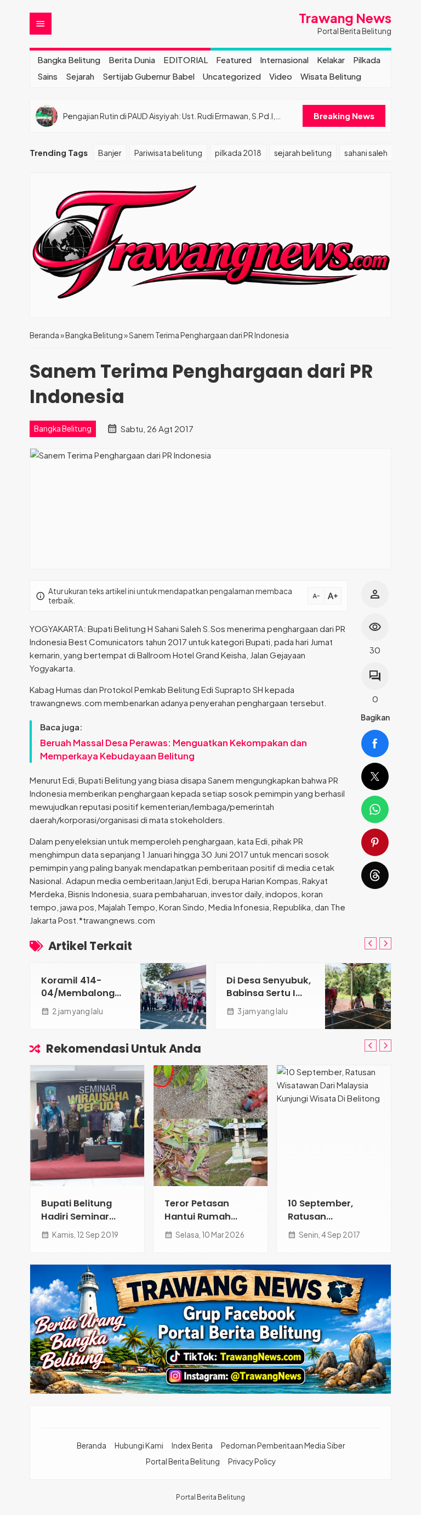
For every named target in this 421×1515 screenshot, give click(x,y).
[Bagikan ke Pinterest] (375, 842)
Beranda (91, 1445)
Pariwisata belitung (168, 153)
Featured (234, 59)
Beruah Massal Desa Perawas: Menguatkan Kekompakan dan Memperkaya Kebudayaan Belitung (173, 749)
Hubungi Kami (139, 1445)
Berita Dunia (132, 59)
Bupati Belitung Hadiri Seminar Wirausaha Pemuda (87, 1216)
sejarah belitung (303, 153)
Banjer (110, 153)
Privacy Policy (252, 1461)
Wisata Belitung (330, 76)
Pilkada (366, 59)
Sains (47, 76)
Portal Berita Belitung (183, 1461)
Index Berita (192, 1445)
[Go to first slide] (385, 943)
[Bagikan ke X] (375, 776)
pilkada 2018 (238, 153)
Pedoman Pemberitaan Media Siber (283, 1445)
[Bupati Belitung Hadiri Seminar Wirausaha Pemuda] (87, 1125)
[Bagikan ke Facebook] (375, 743)
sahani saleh (366, 153)
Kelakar (331, 59)
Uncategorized (232, 76)
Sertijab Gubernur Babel (149, 76)
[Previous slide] (371, 943)
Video (280, 76)
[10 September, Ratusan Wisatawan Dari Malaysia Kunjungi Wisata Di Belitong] (334, 1125)
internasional (284, 59)
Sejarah (80, 76)
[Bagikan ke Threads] (375, 875)
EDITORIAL (185, 59)
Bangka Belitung (68, 59)
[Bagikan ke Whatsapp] (375, 809)
